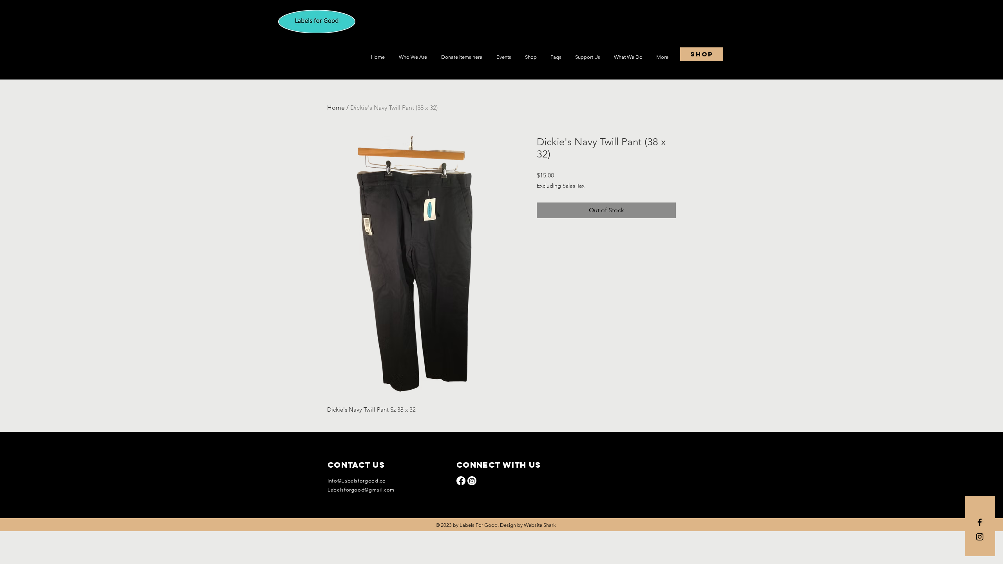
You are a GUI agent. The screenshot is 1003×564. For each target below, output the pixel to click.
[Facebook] (460, 480)
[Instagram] (471, 480)
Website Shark (540, 525)
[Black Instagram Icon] (980, 537)
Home (336, 107)
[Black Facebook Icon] (980, 522)
